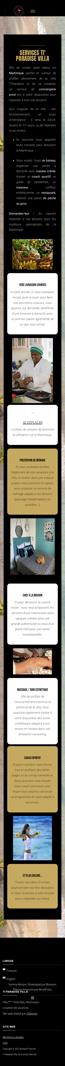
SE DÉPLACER (32, 422)
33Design (32, 1013)
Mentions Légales (13, 1037)
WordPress (45, 989)
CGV (5, 1043)
